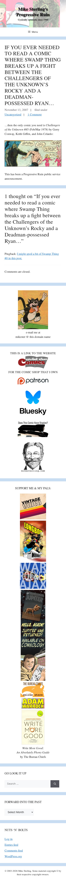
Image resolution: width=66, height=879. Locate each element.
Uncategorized (13, 114)
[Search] (54, 784)
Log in (9, 839)
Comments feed (14, 850)
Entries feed (11, 845)
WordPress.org (13, 856)
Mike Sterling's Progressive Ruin (33, 11)
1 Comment (35, 114)
